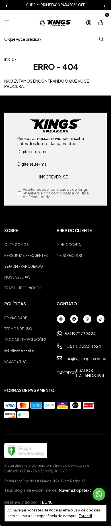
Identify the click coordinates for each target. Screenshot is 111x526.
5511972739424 (80, 333)
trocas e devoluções (25, 340)
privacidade (15, 318)
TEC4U (46, 502)
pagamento (15, 361)
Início (9, 59)
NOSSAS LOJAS (17, 277)
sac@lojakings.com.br (86, 358)
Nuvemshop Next (75, 490)
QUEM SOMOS (16, 245)
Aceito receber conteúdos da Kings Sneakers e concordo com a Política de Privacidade (56, 193)
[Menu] (8, 23)
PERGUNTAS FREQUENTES (26, 255)
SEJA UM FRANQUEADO (23, 266)
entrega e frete (19, 350)
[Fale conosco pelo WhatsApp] (98, 494)
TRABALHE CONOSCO (23, 288)
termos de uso (18, 329)
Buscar (101, 39)
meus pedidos (69, 255)
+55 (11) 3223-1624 (83, 346)
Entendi (85, 516)
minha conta (69, 245)
